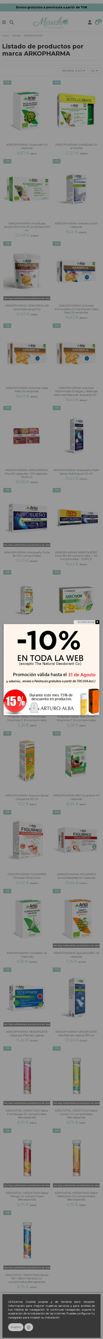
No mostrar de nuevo (86, 622)
